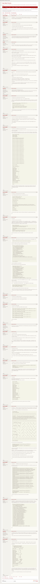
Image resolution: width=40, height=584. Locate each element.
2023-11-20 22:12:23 (14, 331)
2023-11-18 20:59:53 (14, 192)
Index (3, 7)
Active (33, 8)
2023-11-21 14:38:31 (14, 406)
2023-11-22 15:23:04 (14, 499)
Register (17, 7)
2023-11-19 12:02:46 (14, 237)
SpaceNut (4, 34)
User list (7, 7)
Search (13, 7)
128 (14, 14)
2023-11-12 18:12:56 (14, 15)
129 (16, 14)
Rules (10, 7)
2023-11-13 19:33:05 (14, 22)
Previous (5, 14)
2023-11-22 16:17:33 (14, 539)
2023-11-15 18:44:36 (14, 88)
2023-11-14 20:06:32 (14, 70)
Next (21, 14)
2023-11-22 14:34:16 (14, 462)
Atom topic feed (36, 580)
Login (19, 7)
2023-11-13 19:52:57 (14, 34)
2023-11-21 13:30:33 (14, 375)
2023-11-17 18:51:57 (14, 115)
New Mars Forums (6, 3)
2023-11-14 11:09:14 (14, 49)
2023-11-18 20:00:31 (14, 127)
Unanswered (36, 8)
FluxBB (37, 581)
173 (19, 14)
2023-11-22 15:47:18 (14, 531)
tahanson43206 (5, 15)
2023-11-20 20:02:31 (14, 324)
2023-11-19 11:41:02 (14, 217)
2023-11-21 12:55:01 (14, 360)
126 (11, 14)
